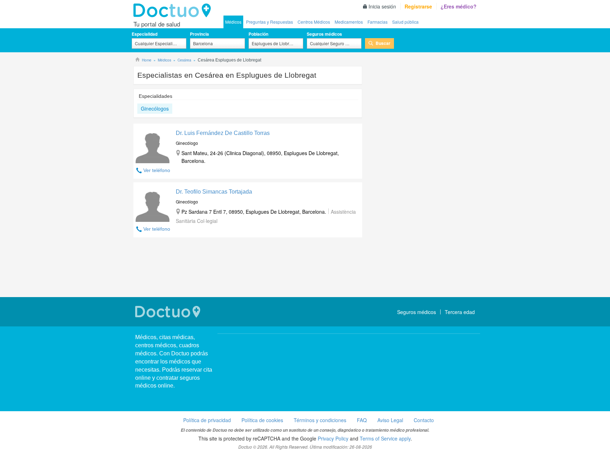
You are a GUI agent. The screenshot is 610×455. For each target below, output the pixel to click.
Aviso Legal (390, 420)
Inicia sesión (382, 6)
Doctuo (174, 11)
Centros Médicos (314, 22)
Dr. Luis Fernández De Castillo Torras (223, 133)
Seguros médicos (324, 34)
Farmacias (377, 22)
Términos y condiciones (320, 420)
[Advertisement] (247, 268)
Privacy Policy (333, 438)
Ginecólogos (155, 108)
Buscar (383, 43)
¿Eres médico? (459, 6)
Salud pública (405, 22)
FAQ (362, 420)
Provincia (199, 34)
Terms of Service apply (385, 438)
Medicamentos (349, 22)
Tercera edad (460, 311)
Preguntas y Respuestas (269, 22)
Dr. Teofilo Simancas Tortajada (214, 192)
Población (258, 34)
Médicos (233, 22)
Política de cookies (262, 420)
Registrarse (418, 6)
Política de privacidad (207, 420)
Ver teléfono (156, 170)
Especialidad (144, 34)
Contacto (424, 420)
